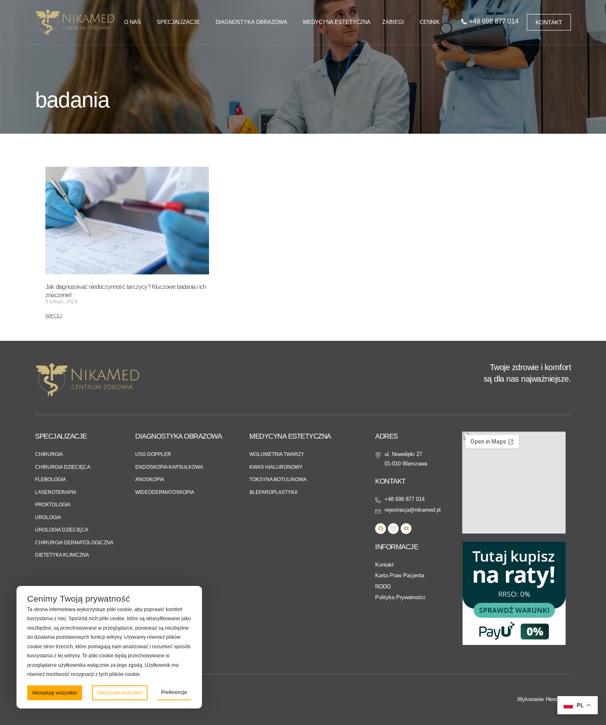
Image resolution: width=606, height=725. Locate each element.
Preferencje (174, 692)
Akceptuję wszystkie (54, 693)
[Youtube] (406, 528)
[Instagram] (393, 528)
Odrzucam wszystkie (120, 693)
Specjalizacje (178, 22)
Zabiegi (393, 22)
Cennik (430, 22)
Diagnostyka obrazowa (251, 22)
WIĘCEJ (53, 315)
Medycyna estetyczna (337, 22)
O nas (132, 22)
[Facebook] (380, 528)
